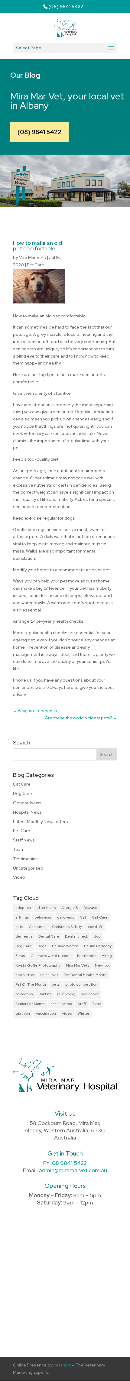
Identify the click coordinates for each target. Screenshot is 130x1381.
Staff (82, 1003)
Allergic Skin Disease (79, 907)
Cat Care (22, 784)
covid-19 (95, 926)
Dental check (76, 936)
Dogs (41, 946)
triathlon (22, 1013)
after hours (46, 907)
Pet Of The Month (30, 984)
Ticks (96, 1003)
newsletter (24, 974)
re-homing (66, 994)
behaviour (42, 917)
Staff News (24, 840)
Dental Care (48, 936)
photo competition (81, 984)
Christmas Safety (67, 926)
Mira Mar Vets (32, 257)
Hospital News (27, 812)
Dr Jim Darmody (98, 946)
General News (27, 803)
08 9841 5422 (69, 1162)
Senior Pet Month (30, 1003)
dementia (24, 936)
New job (102, 965)
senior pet (90, 994)
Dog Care (22, 793)
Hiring (107, 955)
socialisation (61, 1003)
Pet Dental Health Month (85, 974)
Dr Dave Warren (65, 946)
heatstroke (86, 955)
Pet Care (35, 264)
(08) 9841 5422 (39, 132)
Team (18, 849)
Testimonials (26, 858)
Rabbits (45, 994)
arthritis (22, 917)
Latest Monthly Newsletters (40, 821)
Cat (83, 917)
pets (56, 984)
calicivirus (65, 917)
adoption (23, 907)
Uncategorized (28, 868)
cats (19, 926)
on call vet (49, 974)
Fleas (20, 955)
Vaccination (46, 1013)
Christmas (37, 926)
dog (97, 936)
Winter (83, 1013)
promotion (24, 994)
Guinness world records (51, 955)
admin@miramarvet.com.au (73, 1170)
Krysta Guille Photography (37, 965)
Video (19, 877)
